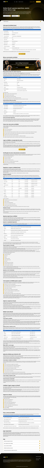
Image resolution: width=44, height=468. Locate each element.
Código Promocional (20, 1)
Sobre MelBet (37, 459)
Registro (17, 1)
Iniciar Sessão (38, 1)
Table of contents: (6, 21)
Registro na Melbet (32, 1)
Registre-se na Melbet (22, 53)
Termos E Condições (38, 458)
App (14, 1)
